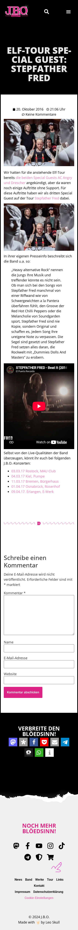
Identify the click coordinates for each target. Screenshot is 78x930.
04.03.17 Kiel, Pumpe (28, 476)
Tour (50, 879)
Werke (39, 879)
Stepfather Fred (47, 198)
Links (59, 879)
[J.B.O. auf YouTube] (39, 845)
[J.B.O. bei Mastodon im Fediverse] (16, 845)
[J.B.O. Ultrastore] (50, 857)
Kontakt (39, 886)
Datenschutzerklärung (48, 892)
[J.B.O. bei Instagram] (50, 845)
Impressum (22, 892)
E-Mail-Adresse (15, 658)
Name (8, 642)
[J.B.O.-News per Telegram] (27, 857)
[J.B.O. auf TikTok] (61, 845)
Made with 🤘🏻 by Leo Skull (39, 922)
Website (10, 674)
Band (28, 879)
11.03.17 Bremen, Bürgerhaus (35, 481)
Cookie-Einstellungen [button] (39, 898)
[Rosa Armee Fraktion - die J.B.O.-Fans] (39, 857)
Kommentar (15, 593)
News (18, 879)
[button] (68, 11)
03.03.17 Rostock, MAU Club (33, 471)
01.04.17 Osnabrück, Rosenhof (35, 486)
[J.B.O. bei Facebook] (27, 845)
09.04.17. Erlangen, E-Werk (32, 491)
